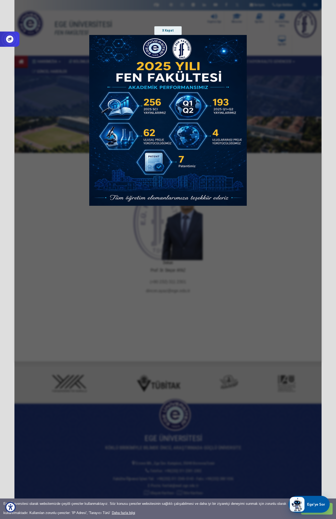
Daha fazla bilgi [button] (123, 513)
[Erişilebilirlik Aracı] (10, 507)
